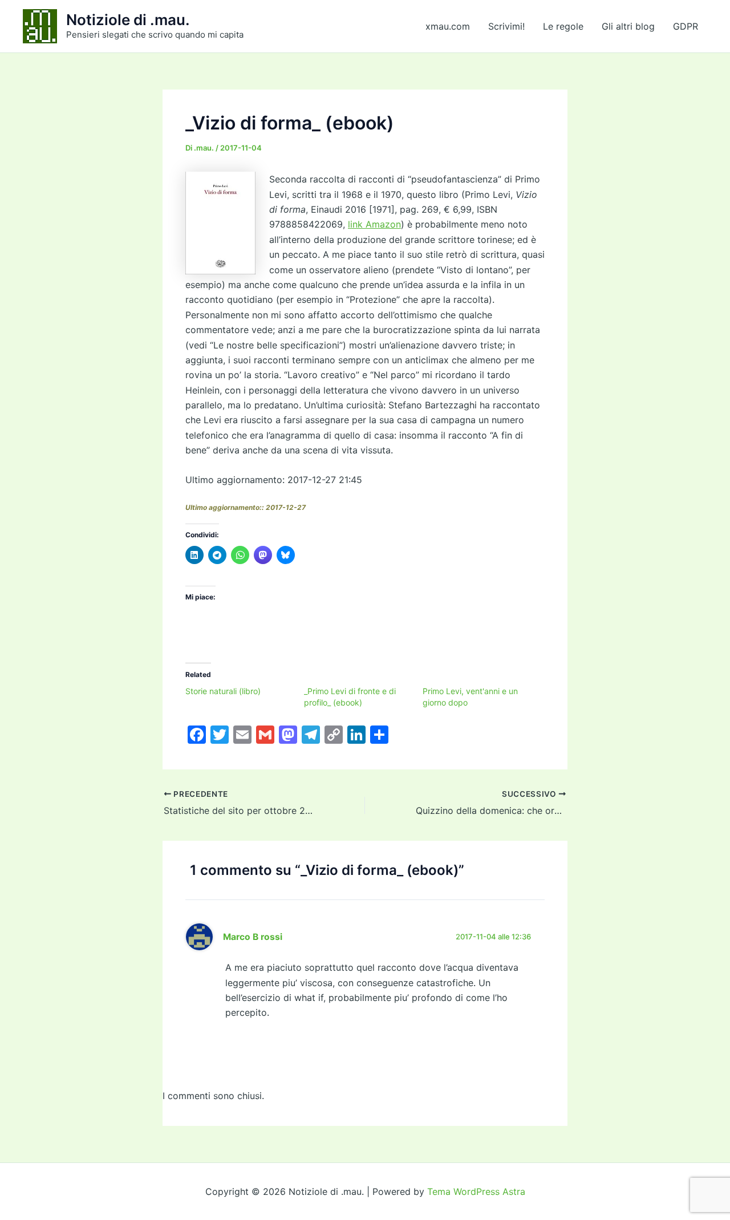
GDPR (685, 26)
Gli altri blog (628, 26)
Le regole (563, 26)
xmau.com (447, 26)
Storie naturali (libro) (223, 691)
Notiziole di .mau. (128, 20)
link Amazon (374, 224)
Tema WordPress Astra (476, 1191)
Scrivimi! (506, 26)
